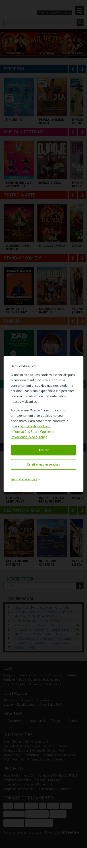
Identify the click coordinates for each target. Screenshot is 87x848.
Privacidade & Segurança (29, 436)
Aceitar (43, 450)
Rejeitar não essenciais (43, 464)
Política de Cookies (34, 426)
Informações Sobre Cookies (31, 431)
